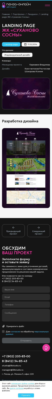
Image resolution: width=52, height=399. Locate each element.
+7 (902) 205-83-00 (12, 278)
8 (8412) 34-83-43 (12, 281)
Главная (6, 14)
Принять (26, 395)
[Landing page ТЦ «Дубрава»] (13, 230)
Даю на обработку (27, 332)
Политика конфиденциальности (18, 380)
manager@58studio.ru (12, 370)
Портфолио (18, 14)
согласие (15, 331)
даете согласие (16, 388)
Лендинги (33, 14)
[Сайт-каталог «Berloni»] (38, 230)
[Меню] (47, 5)
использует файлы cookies (22, 383)
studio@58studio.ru (11, 365)
